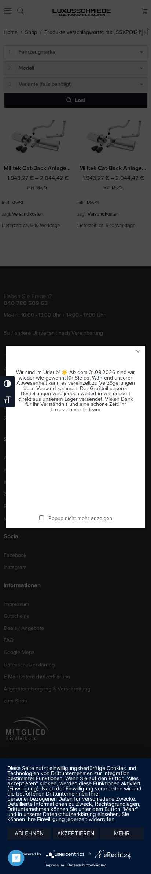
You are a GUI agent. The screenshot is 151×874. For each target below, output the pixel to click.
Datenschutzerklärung (86, 865)
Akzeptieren (75, 833)
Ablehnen (29, 833)
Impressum (54, 865)
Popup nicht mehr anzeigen (80, 518)
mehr (122, 833)
